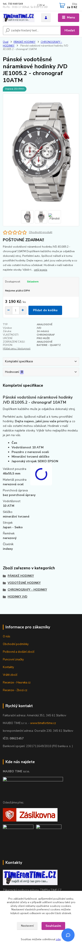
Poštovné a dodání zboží (18, 652)
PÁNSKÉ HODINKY (24, 42)
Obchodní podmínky (16, 644)
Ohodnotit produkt (40, 232)
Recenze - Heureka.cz (17, 683)
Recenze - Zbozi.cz (15, 690)
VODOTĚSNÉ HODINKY (24, 583)
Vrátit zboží (10, 675)
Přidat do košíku (45, 310)
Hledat (70, 30)
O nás (6, 636)
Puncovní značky (13, 659)
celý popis (40, 269)
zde (58, 939)
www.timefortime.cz (43, 723)
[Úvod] (19, 17)
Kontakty (8, 667)
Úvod (5, 42)
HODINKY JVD (17, 597)
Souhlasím (53, 926)
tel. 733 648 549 (13, 3)
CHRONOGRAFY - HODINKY (27, 590)
